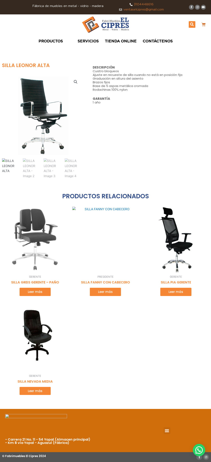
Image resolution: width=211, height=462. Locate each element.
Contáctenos (158, 41)
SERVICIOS (88, 41)
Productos (51, 41)
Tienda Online (121, 41)
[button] (192, 24)
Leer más (35, 292)
